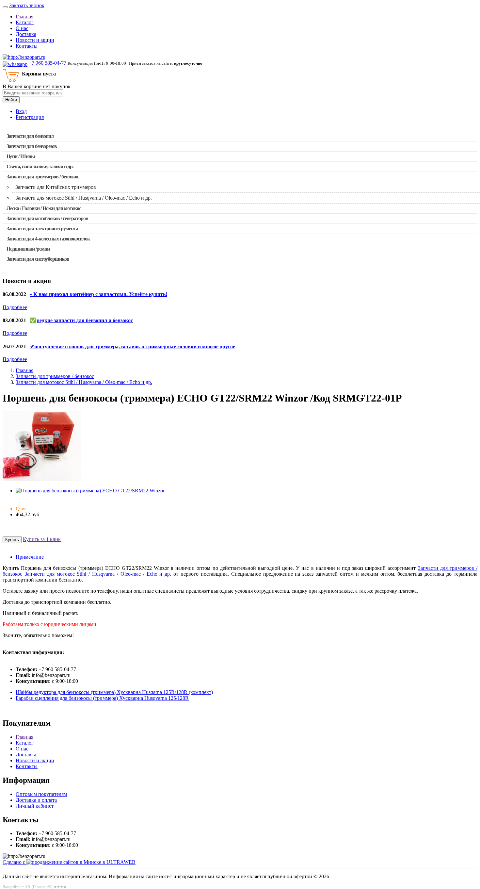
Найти (11, 99)
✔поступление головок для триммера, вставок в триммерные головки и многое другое (132, 346)
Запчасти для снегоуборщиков (38, 259)
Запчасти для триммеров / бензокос (43, 176)
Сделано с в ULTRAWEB (69, 862)
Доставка (26, 34)
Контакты (27, 46)
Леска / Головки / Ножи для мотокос (44, 208)
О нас (22, 28)
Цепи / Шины (21, 156)
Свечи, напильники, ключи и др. (40, 166)
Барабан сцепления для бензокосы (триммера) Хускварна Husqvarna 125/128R (102, 698)
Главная (24, 16)
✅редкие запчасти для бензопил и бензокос (81, 320)
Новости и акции (35, 40)
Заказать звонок (26, 5)
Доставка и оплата (36, 800)
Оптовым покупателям (41, 794)
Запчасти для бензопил (30, 136)
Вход (21, 111)
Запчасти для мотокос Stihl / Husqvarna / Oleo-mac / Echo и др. (84, 382)
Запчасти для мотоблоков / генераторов (47, 218)
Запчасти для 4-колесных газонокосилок (48, 238)
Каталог (25, 22)
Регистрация (30, 117)
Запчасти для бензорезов (32, 146)
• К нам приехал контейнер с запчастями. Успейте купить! (98, 294)
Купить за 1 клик (42, 539)
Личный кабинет (35, 806)
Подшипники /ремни (28, 249)
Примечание (30, 557)
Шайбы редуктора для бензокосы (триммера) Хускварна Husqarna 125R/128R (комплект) (114, 692)
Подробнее (15, 307)
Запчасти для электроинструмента (42, 228)
